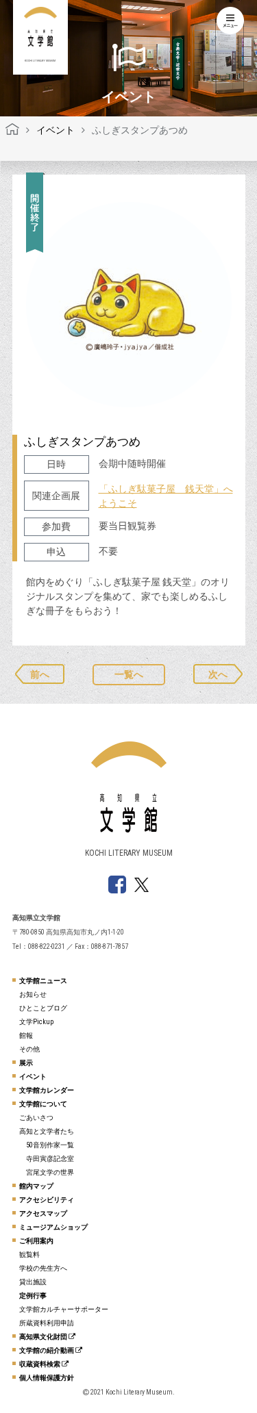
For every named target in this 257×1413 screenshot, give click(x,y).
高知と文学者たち (46, 1131)
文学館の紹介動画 (47, 1350)
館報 (26, 1035)
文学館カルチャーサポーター (63, 1309)
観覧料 (29, 1254)
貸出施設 (33, 1282)
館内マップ (36, 1186)
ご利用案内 (36, 1241)
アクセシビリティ (46, 1200)
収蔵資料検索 (40, 1364)
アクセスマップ (43, 1213)
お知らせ (33, 994)
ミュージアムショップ (53, 1227)
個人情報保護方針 (46, 1378)
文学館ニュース (43, 980)
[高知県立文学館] (12, 130)
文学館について (43, 1104)
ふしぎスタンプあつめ (82, 441)
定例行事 (33, 1295)
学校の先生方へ (43, 1268)
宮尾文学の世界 (50, 1172)
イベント (33, 1076)
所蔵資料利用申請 (46, 1323)
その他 (29, 1049)
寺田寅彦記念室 (50, 1158)
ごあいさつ (36, 1117)
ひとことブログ (43, 1008)
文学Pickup (36, 1022)
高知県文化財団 (44, 1336)
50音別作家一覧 (50, 1145)
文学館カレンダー (46, 1090)
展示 (26, 1063)
